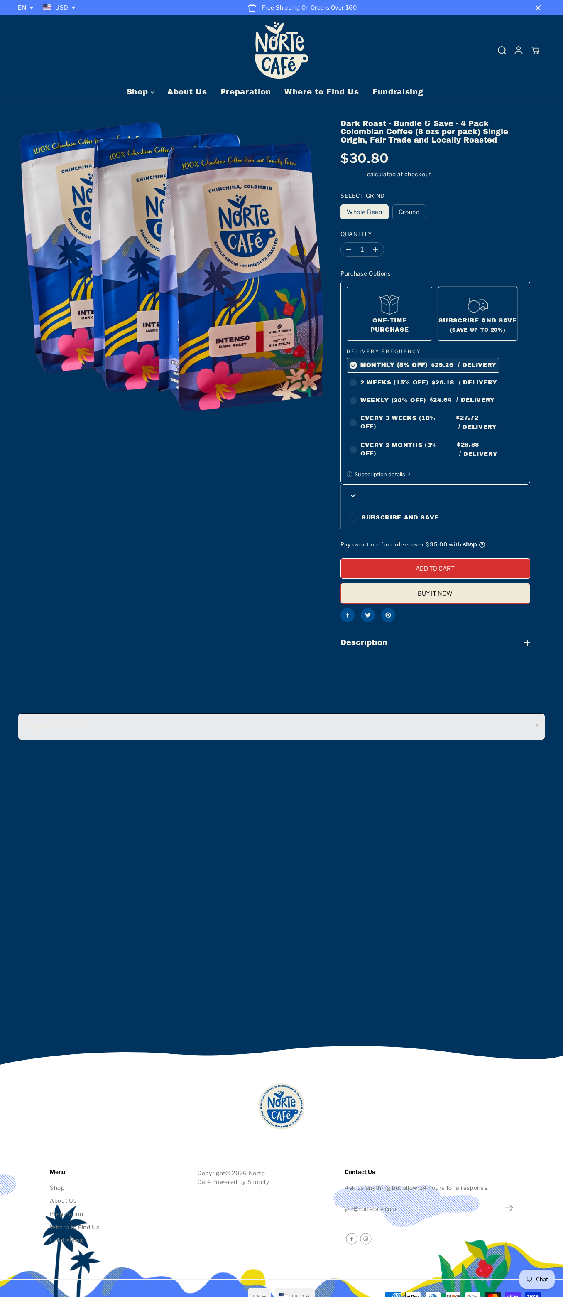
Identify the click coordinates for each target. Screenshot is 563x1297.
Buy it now (435, 593)
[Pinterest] (388, 615)
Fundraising (397, 92)
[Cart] (535, 50)
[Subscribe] (509, 1209)
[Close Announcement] (538, 8)
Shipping (352, 174)
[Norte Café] (281, 50)
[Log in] (518, 50)
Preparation (245, 92)
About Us (187, 92)
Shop (139, 92)
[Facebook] (347, 615)
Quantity (356, 234)
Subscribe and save (400, 517)
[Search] (501, 50)
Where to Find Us (321, 92)
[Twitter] (368, 615)
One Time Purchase (398, 495)
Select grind (362, 195)
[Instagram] (366, 1239)
